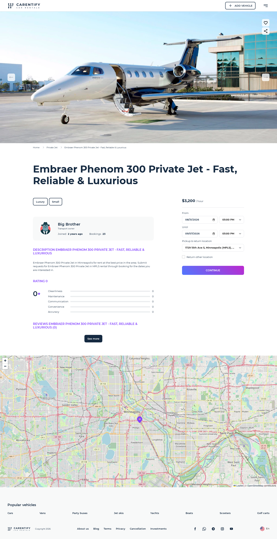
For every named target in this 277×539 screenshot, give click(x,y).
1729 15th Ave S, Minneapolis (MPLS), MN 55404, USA (214, 247)
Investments (158, 528)
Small (55, 201)
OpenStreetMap (255, 485)
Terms (107, 528)
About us (83, 528)
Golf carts (263, 513)
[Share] (265, 31)
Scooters (225, 513)
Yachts (154, 513)
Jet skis (119, 513)
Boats (189, 513)
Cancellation (138, 528)
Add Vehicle (244, 5)
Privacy (120, 528)
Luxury (40, 201)
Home (36, 147)
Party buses (79, 513)
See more (93, 338)
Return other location (199, 256)
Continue (213, 270)
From (185, 212)
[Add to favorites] (265, 23)
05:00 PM (228, 219)
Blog (96, 528)
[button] (140, 420)
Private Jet (52, 147)
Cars (10, 513)
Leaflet (239, 485)
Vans (43, 513)
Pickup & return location (197, 241)
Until (185, 227)
